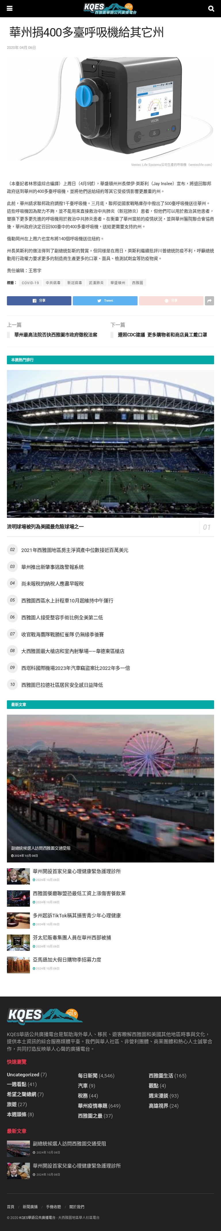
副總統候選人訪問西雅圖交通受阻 (41, 848)
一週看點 (16, 1084)
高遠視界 (158, 1106)
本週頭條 (16, 1114)
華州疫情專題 (92, 1106)
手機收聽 (53, 1207)
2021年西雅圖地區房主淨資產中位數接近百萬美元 (74, 550)
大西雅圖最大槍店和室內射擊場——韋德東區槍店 (73, 651)
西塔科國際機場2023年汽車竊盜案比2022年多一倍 (75, 668)
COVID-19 (30, 283)
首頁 (10, 1207)
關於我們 (76, 1207)
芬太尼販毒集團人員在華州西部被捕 (72, 938)
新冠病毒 (74, 283)
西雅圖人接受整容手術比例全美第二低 (62, 618)
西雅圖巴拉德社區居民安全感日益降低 (62, 685)
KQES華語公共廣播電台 (37, 1218)
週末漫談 (158, 1096)
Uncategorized (23, 1074)
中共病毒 (53, 283)
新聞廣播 (30, 1207)
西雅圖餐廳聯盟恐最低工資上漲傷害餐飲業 (79, 893)
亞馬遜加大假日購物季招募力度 (67, 960)
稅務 (83, 1096)
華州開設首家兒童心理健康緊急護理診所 (77, 871)
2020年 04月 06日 (21, 47)
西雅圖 (137, 283)
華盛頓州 (117, 283)
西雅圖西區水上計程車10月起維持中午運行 (67, 601)
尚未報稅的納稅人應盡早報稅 (52, 584)
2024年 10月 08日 (26, 855)
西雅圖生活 (161, 1076)
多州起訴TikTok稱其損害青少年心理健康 (77, 915)
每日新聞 (88, 1076)
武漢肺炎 (96, 283)
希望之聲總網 (21, 1094)
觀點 (154, 1086)
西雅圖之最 (90, 1116)
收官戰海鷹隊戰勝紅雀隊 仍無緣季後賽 (62, 634)
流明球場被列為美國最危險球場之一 (45, 527)
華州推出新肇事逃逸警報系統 (52, 567)
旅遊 (12, 1104)
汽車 (83, 1086)
